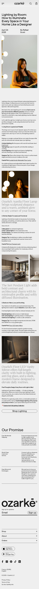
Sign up (32, 512)
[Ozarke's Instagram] (7, 561)
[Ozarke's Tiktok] (15, 561)
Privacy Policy (6, 580)
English (4, 571)
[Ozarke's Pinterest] (11, 561)
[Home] (19, 3)
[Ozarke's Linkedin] (19, 561)
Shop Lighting (19, 411)
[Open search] (31, 3)
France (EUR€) (6, 569)
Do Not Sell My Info (8, 584)
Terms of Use (6, 582)
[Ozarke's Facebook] (2, 561)
